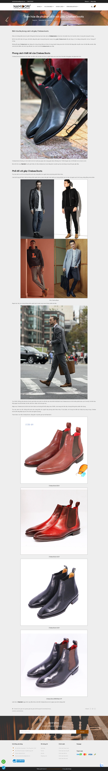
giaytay (26, 708)
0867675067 (30, 1)
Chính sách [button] (62, 744)
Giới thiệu (43, 748)
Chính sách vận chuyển (64, 750)
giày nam (23, 708)
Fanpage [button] (79, 744)
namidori (14, 711)
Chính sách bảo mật (63, 758)
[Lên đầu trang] (105, 760)
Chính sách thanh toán (64, 748)
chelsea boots (17, 708)
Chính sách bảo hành (63, 756)
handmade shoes (47, 708)
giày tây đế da (36, 708)
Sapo (70, 769)
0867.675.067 (22, 753)
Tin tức (42, 750)
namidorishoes (20, 711)
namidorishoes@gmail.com (18, 1)
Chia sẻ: (87, 708)
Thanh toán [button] (80, 751)
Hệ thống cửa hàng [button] (17, 744)
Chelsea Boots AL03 (54, 556)
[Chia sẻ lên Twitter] (93, 709)
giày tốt (41, 708)
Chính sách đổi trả (63, 753)
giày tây (30, 708)
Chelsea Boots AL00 (54, 627)
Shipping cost (44, 756)
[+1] (95, 709)
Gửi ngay (82, 731)
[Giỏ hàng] (95, 6)
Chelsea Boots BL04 (54, 485)
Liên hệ (42, 753)
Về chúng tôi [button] (44, 744)
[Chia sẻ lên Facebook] (90, 709)
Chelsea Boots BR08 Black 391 (54, 699)
